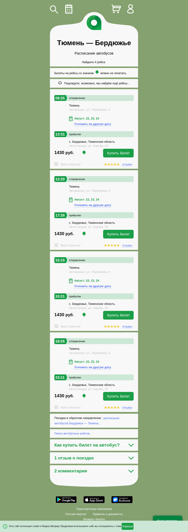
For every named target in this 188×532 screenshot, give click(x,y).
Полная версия (75, 514)
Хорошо (127, 526)
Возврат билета (94, 519)
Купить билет (118, 153)
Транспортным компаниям (94, 509)
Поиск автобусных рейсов (72, 433)
